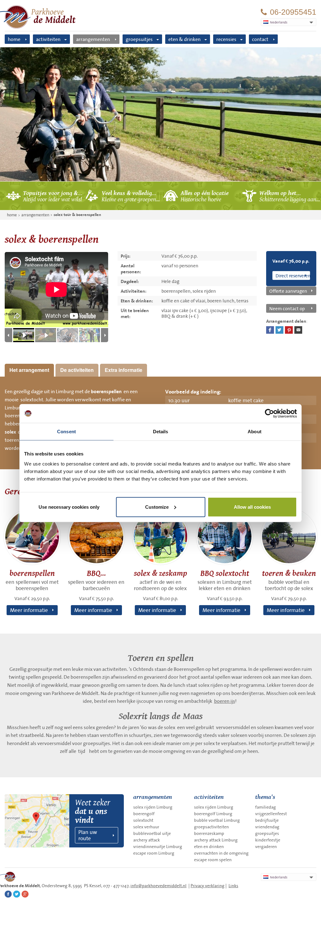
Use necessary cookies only (69, 506)
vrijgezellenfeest (271, 813)
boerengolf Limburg (213, 813)
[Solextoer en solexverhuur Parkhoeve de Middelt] (160, 114)
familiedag (265, 807)
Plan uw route (87, 835)
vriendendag (267, 826)
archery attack (146, 839)
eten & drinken (184, 39)
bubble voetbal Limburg (217, 820)
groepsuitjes (139, 39)
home (14, 39)
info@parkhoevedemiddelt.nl (158, 885)
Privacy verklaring (207, 885)
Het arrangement (29, 369)
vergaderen (266, 846)
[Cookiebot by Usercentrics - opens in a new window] (269, 413)
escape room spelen (213, 859)
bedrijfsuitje (267, 820)
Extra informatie (123, 369)
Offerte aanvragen (288, 291)
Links (233, 885)
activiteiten (48, 39)
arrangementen (93, 39)
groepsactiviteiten (211, 826)
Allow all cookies (252, 506)
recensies (226, 39)
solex (10, 432)
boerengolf (144, 813)
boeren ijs (224, 701)
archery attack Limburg (216, 839)
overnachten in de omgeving (221, 853)
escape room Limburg (153, 853)
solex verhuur (146, 826)
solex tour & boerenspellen (77, 214)
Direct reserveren (293, 275)
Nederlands (278, 877)
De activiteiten (77, 369)
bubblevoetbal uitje (152, 833)
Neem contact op (287, 308)
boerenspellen (106, 391)
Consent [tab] (66, 431)
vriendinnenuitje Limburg (157, 846)
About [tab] (254, 431)
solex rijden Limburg (152, 807)
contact (260, 39)
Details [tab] (160, 431)
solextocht (143, 820)
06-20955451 (293, 12)
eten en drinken (209, 846)
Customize (157, 506)
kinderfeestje (267, 839)
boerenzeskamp (209, 833)
